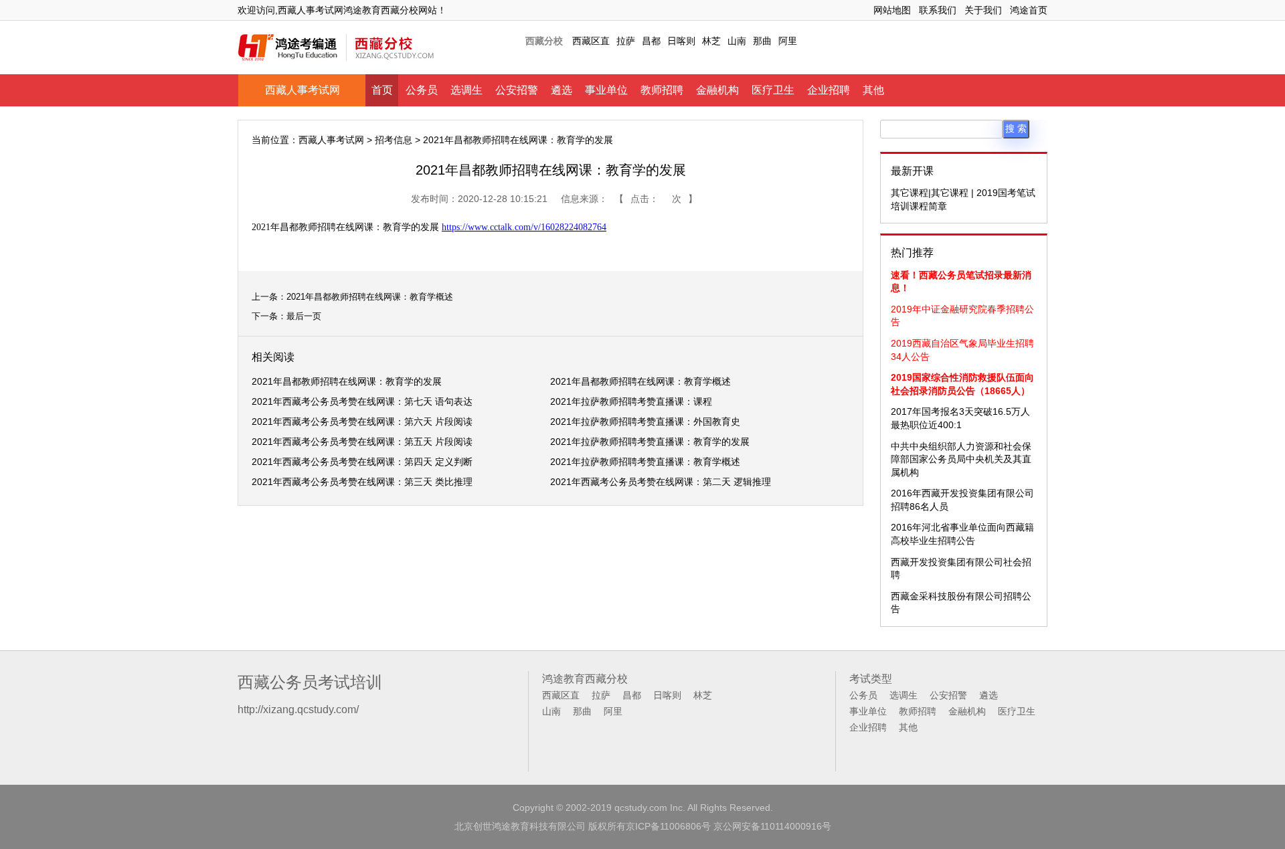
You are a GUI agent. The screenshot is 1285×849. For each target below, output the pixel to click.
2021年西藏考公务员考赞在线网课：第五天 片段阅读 (362, 441)
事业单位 (606, 90)
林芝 (711, 40)
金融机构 (717, 90)
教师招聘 (661, 90)
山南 (736, 40)
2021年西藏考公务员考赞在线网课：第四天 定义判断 (362, 461)
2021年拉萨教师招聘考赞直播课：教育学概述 (645, 461)
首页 (382, 90)
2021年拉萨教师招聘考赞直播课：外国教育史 (645, 421)
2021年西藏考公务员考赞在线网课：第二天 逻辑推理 (660, 481)
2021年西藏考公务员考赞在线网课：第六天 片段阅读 (362, 421)
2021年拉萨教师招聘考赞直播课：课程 (631, 401)
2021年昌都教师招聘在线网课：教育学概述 (369, 297)
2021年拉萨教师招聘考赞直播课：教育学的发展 (650, 441)
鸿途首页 (1028, 10)
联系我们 (937, 10)
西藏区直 (591, 40)
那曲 (762, 40)
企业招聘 (828, 90)
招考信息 (393, 139)
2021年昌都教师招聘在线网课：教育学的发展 (347, 381)
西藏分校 (544, 40)
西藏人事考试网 (302, 90)
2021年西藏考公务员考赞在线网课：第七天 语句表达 (362, 401)
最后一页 (303, 316)
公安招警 (516, 90)
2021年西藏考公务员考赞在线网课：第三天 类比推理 (362, 481)
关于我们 (983, 10)
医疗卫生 (773, 90)
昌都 (651, 40)
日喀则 (681, 40)
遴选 (561, 90)
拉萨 (625, 40)
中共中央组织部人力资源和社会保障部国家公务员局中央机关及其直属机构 (961, 459)
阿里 (787, 40)
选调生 (466, 90)
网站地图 (892, 10)
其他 (873, 90)
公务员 (422, 90)
